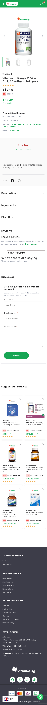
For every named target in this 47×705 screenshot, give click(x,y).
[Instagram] (20, 680)
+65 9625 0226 (14, 646)
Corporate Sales (9, 613)
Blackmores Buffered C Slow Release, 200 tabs (34, 469)
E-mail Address (11, 313)
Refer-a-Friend (9, 589)
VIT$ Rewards (8, 585)
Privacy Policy (8, 623)
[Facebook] (12, 680)
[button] (4, 36)
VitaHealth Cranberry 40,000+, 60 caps (34, 424)
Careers (6, 616)
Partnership (7, 609)
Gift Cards (7, 592)
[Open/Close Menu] (3, 4)
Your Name (9, 299)
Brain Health (17, 124)
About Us (6, 606)
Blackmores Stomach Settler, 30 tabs (34, 513)
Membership (8, 582)
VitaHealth (7, 74)
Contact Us (7, 564)
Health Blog (7, 579)
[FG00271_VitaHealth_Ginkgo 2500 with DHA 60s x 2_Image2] (23, 36)
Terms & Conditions (11, 619)
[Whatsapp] (27, 680)
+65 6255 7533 (12, 650)
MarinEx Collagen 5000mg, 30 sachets (11, 424)
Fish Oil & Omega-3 (11, 127)
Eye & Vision (35, 124)
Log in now (31, 244)
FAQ (4, 561)
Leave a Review (10, 236)
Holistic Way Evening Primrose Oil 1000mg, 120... (11, 469)
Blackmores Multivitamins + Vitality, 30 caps (9, 514)
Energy (26, 124)
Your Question (10, 327)
